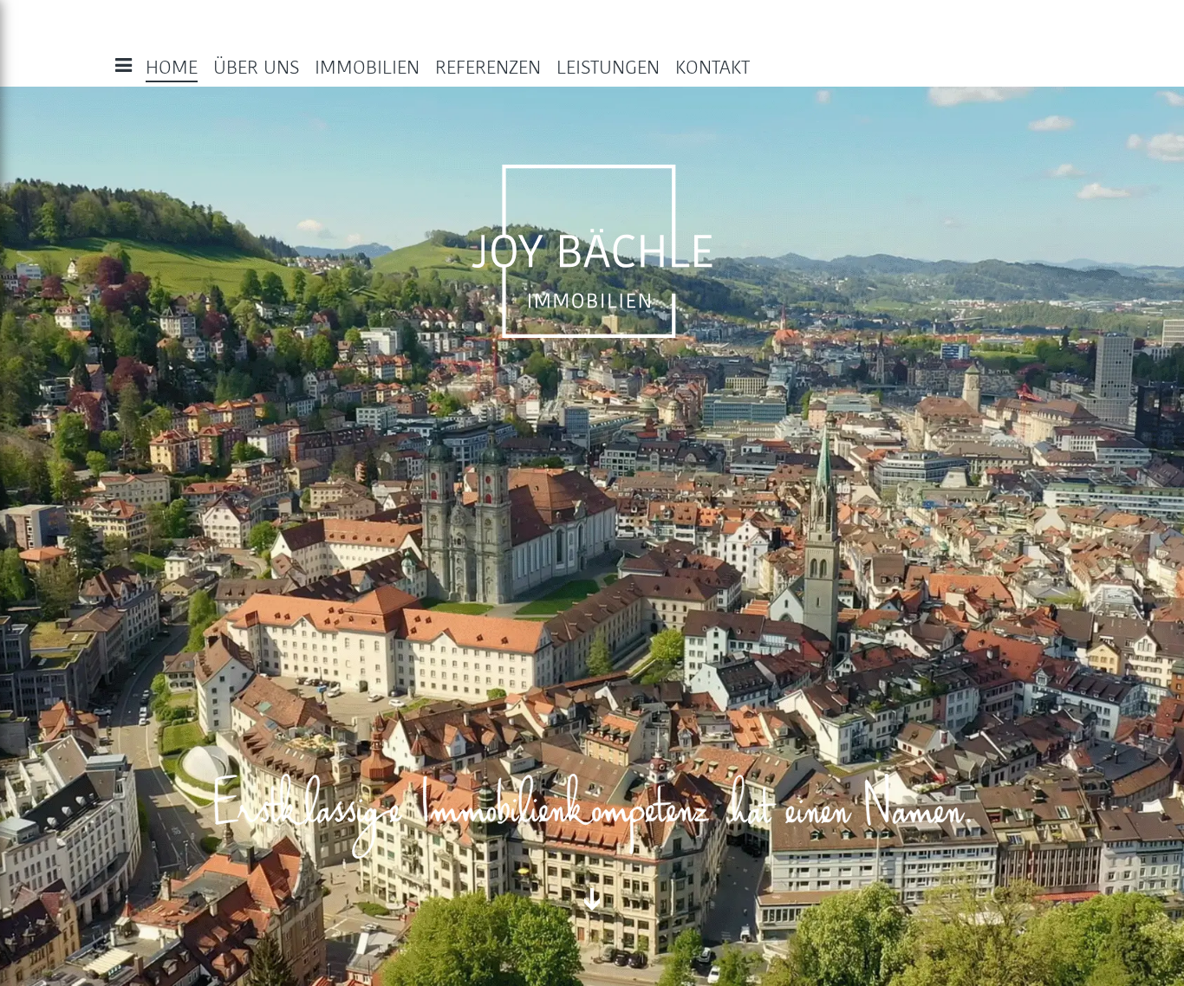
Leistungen (608, 67)
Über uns (256, 67)
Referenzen (488, 67)
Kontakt (712, 67)
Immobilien (367, 67)
